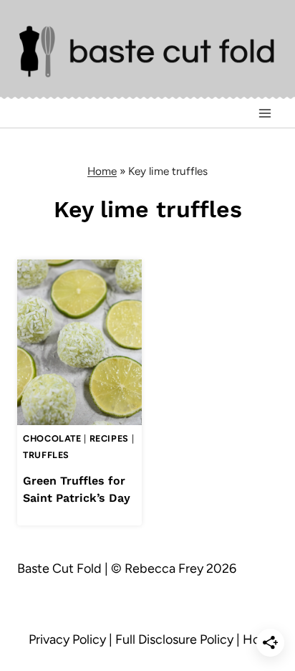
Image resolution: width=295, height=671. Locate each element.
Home (102, 171)
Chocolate (52, 438)
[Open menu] (264, 114)
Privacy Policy (67, 639)
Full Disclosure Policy (174, 639)
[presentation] (79, 342)
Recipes (109, 438)
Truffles (46, 454)
